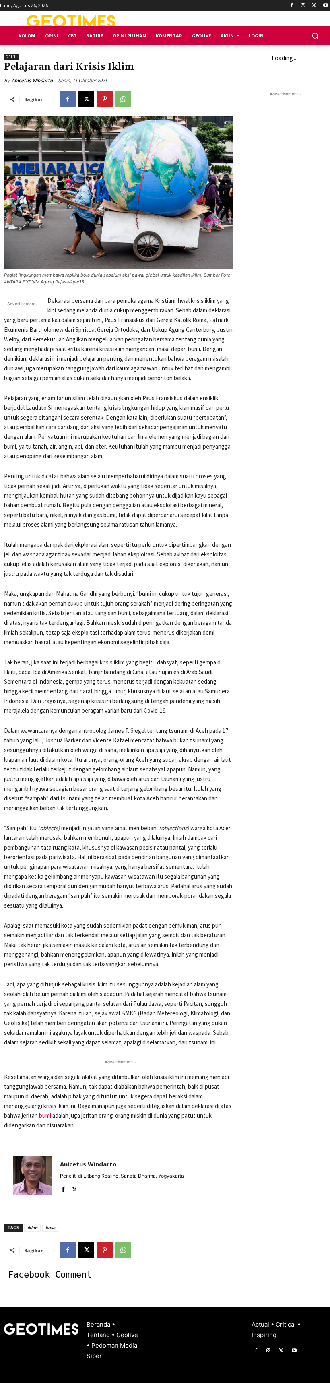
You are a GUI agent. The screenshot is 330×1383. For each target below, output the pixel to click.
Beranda (99, 1324)
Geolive (127, 1335)
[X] (314, 5)
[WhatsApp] (123, 99)
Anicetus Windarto (32, 80)
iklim (32, 1227)
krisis (50, 1227)
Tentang (99, 1335)
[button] (314, 36)
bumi (45, 1115)
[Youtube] (325, 5)
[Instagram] (303, 5)
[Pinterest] (105, 99)
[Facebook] (292, 5)
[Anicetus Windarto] (32, 1175)
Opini (11, 56)
